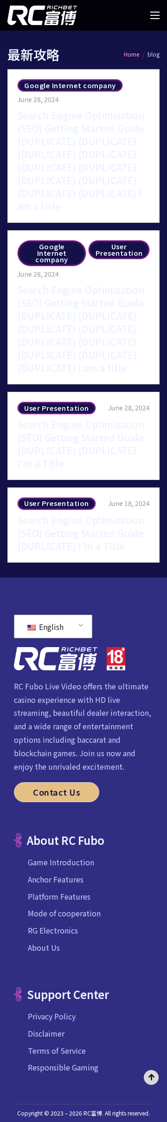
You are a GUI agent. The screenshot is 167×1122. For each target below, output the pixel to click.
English (50, 626)
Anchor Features (56, 879)
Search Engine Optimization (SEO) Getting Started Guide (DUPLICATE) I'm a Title (81, 533)
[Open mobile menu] (155, 15)
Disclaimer (46, 1033)
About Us (44, 947)
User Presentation (119, 249)
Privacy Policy (52, 1016)
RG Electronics (53, 930)
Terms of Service (57, 1050)
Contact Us (56, 792)
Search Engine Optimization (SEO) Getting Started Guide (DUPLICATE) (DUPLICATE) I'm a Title (81, 444)
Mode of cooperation (64, 913)
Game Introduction (61, 862)
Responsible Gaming (63, 1067)
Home (131, 54)
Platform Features (59, 896)
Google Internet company (70, 85)
